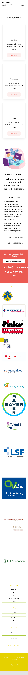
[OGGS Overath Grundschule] (9, 2)
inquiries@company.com (15, 267)
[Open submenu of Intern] (23, 601)
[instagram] (2, 649)
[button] (2, 340)
